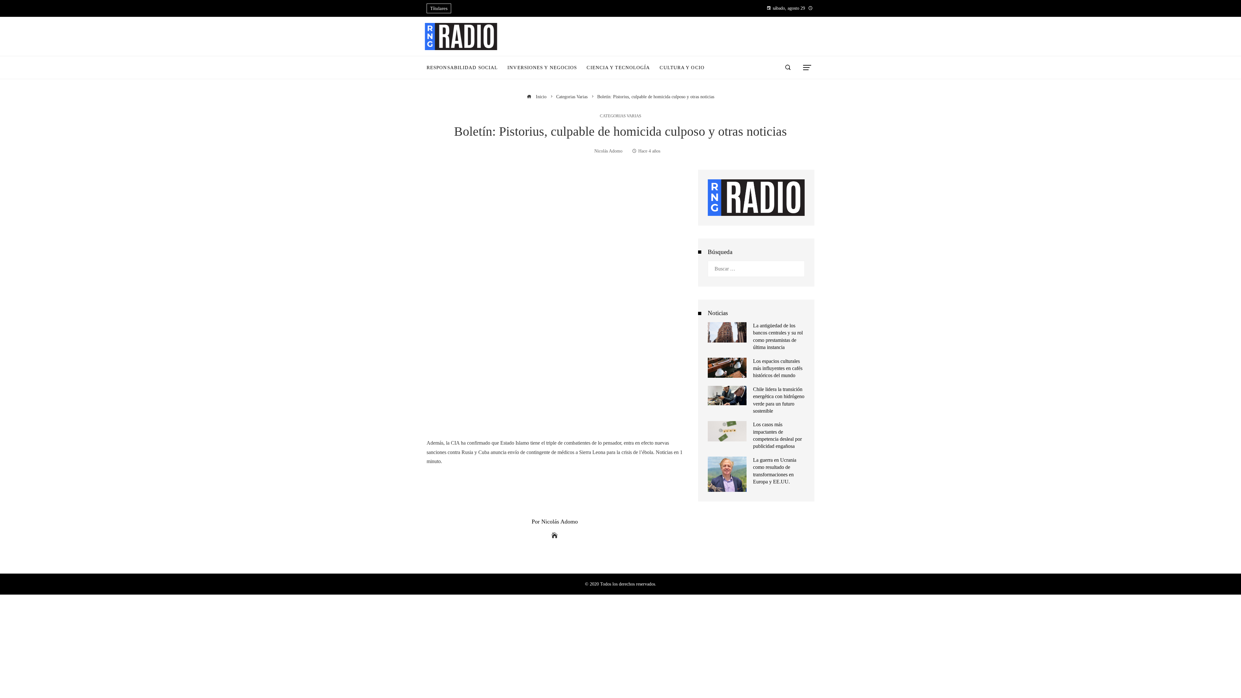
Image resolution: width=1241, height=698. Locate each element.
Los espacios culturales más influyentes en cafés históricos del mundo (777, 368)
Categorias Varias (620, 116)
